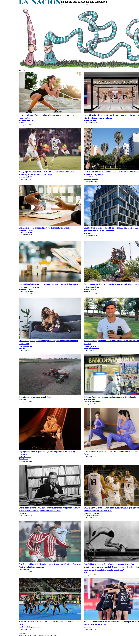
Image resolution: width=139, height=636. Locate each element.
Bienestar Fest (23, 459)
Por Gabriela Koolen (90, 290)
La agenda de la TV (25, 177)
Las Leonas (87, 627)
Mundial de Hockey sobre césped (30, 627)
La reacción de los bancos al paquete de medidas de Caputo (44, 228)
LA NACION (64, 7)
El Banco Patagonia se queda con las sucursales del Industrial (110, 397)
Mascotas (22, 348)
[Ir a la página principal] (40, 4)
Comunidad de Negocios (92, 401)
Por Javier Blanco (89, 399)
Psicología (22, 513)
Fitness (21, 122)
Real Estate (87, 233)
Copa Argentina (24, 570)
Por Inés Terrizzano (25, 457)
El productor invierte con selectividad (35, 397)
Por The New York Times (26, 121)
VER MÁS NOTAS (23, 633)
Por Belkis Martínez (90, 346)
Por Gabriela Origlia (90, 121)
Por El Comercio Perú (25, 346)
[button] (50, 93)
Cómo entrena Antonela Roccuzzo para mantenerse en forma (110, 452)
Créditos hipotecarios (91, 179)
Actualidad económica (91, 348)
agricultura (22, 399)
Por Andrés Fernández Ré (92, 513)
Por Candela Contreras (91, 177)
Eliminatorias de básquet (92, 515)
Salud (86, 572)
